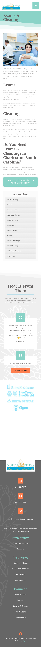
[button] (35, 5)
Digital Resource (27, 641)
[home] (11, 5)
